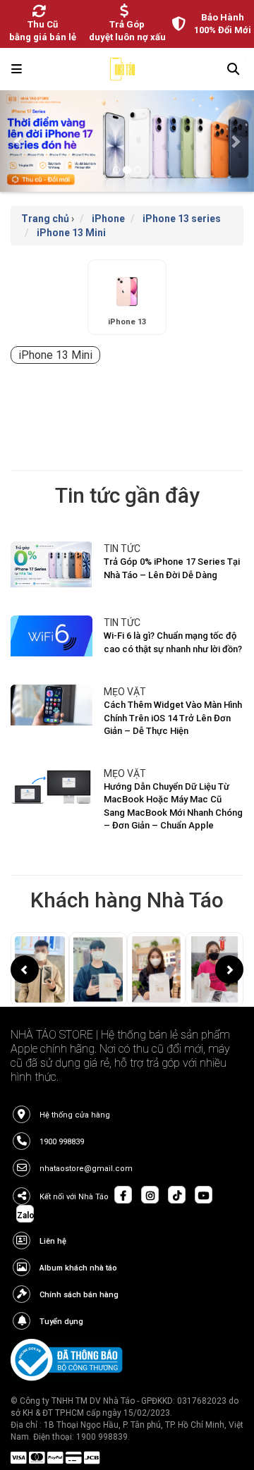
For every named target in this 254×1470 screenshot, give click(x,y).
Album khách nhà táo (78, 1268)
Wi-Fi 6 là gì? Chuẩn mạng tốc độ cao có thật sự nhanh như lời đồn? (173, 642)
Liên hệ (53, 1241)
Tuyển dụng (61, 1321)
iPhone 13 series (182, 218)
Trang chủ (45, 218)
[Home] (122, 72)
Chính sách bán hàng (79, 1294)
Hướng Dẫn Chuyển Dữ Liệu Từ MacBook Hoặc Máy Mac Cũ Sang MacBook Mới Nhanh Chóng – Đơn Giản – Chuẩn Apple (173, 806)
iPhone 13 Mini (71, 232)
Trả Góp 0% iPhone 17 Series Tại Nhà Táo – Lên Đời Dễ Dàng (172, 568)
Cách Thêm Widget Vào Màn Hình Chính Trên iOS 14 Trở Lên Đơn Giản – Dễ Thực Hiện (173, 717)
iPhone (108, 218)
